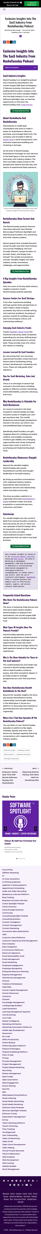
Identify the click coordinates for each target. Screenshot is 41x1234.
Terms (30, 1193)
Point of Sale (7, 1055)
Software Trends (9, 1114)
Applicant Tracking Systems (14, 885)
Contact (25, 1193)
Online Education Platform (14, 1046)
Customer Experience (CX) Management (20, 941)
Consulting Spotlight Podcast (15, 916)
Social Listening (9, 1098)
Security (5, 1089)
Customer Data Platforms (13, 938)
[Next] (35, 828)
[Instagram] (16, 1180)
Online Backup (8, 1043)
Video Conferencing (11, 1138)
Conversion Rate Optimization (15, 931)
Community (7, 913)
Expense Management (12, 975)
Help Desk (6, 987)
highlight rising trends (19, 332)
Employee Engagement (12, 965)
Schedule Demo (31, 1199)
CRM (4, 934)
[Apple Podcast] (14, 1185)
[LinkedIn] (14, 42)
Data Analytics (8, 944)
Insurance (6, 996)
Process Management (11, 1061)
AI (20, 36)
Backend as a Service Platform (15, 894)
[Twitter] (8, 1180)
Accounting (7, 870)
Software (34, 1196)
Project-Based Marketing (13, 1067)
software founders (23, 754)
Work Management (10, 1169)
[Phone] (37, 1180)
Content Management (12, 925)
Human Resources (10, 993)
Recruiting (6, 1070)
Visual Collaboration (11, 1154)
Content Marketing (10, 928)
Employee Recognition (12, 968)
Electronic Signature (11, 953)
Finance (5, 981)
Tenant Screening (10, 1126)
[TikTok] (24, 1180)
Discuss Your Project (20, 1199)
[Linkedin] (28, 1180)
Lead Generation (9, 1009)
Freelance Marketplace (12, 984)
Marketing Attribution (12, 1024)
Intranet (5, 999)
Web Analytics (8, 1157)
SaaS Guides (7, 1077)
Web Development (10, 1160)
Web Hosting (8, 1163)
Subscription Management (14, 1117)
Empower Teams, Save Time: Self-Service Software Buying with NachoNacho (10, 776)
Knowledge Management (13, 1002)
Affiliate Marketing (10, 873)
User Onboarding (9, 1135)
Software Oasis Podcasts (13, 1107)
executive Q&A (9, 750)
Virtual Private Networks (13, 1151)
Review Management (11, 1073)
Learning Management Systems (16, 1012)
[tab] (16, 858)
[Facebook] (4, 42)
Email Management (11, 959)
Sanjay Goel (8, 140)
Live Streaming (9, 1015)
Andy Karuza (26, 105)
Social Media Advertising (13, 1101)
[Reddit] (7, 42)
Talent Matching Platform (13, 1123)
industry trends (23, 750)
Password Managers (11, 1049)
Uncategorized (8, 1132)
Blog (11, 1199)
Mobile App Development (13, 1030)
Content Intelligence (11, 922)
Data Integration (9, 947)
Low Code (6, 1018)
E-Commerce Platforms (12, 950)
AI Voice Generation (11, 879)
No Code (6, 1036)
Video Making (8, 1148)
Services (5, 1196)
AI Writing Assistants (11, 882)
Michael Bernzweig (13, 30)
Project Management (11, 1064)
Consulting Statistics (11, 919)
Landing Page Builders (12, 1006)
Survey (5, 1120)
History (12, 1193)
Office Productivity (10, 1039)
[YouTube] (12, 1180)
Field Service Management (14, 978)
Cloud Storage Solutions (12, 910)
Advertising (13, 1196)
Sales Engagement (10, 1083)
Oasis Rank (27, 1196)
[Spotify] (10, 1185)
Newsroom (7, 1033)
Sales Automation (10, 1080)
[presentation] (20, 819)
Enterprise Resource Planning (15, 971)
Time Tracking (8, 1129)
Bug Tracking (8, 897)
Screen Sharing (9, 1086)
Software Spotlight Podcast (14, 1111)
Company (19, 1193)
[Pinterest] (20, 1180)
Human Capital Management (15, 990)
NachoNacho (31, 577)
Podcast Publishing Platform (15, 1052)
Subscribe (20, 1201)
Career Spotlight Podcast (13, 904)
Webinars (19, 1196)
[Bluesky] (26, 1185)
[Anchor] (31, 1185)
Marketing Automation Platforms (17, 1027)
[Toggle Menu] (4, 9)
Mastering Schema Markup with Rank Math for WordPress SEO (30, 774)
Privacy (35, 1193)
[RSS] (18, 1185)
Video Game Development (14, 1144)
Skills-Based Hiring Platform (14, 1095)
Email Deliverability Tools (13, 956)
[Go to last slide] (5, 828)
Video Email (7, 1141)
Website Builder (9, 1166)
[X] (11, 42)
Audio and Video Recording (14, 891)
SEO (4, 1092)
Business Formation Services (14, 900)
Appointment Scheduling (13, 888)
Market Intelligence (10, 1021)
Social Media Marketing (12, 1104)
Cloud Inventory (9, 907)
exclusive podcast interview (22, 557)
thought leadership (11, 759)
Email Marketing (9, 962)
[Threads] (22, 1185)
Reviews (6, 1199)
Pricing (5, 1058)
